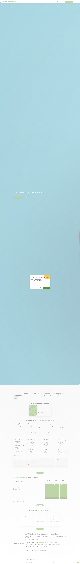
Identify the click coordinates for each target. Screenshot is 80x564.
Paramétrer (40, 287)
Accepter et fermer (47, 287)
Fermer (33, 287)
